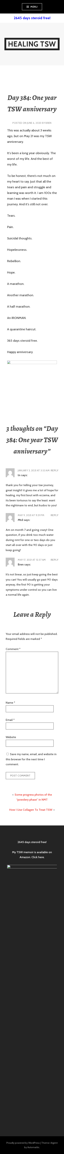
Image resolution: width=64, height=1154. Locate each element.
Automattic (33, 1147)
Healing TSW (32, 44)
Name (10, 702)
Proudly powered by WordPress (23, 1142)
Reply (54, 470)
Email (10, 720)
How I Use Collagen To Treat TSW (30, 809)
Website (11, 737)
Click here (37, 857)
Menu (34, 6)
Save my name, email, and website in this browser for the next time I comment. (31, 759)
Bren (49, 122)
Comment (13, 649)
